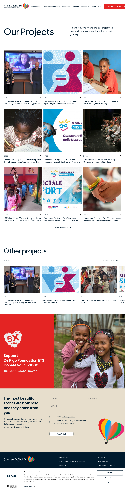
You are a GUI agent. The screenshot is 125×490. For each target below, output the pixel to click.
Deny (109, 483)
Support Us (85, 6)
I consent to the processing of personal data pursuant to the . (70, 422)
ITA (99, 6)
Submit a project (103, 461)
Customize (108, 477)
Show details (28, 486)
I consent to (64, 417)
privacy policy (69, 423)
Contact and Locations (106, 465)
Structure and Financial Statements (56, 6)
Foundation (35, 6)
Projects (75, 6)
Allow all (109, 472)
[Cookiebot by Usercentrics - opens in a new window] (12, 486)
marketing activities (68, 417)
